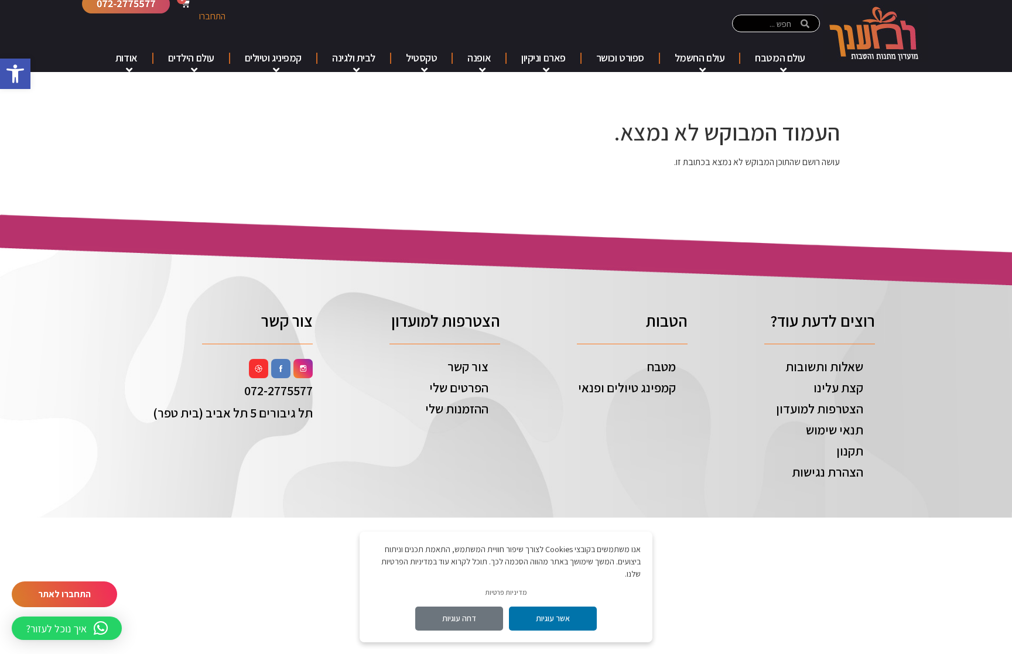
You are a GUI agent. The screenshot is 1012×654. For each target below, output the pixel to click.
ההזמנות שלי (456, 408)
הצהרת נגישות (827, 472)
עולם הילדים (191, 57)
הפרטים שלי (458, 387)
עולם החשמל (700, 57)
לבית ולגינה (353, 57)
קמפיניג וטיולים (273, 57)
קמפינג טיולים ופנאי (627, 387)
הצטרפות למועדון (819, 408)
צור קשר (467, 366)
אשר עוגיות (553, 618)
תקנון (849, 451)
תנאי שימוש (834, 430)
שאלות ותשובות (824, 366)
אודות (126, 57)
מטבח (661, 366)
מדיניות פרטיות (506, 592)
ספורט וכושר (620, 57)
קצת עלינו (838, 387)
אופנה (479, 57)
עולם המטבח (780, 57)
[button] (15, 74)
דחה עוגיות (459, 618)
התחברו (212, 16)
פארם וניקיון (543, 57)
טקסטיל (421, 57)
